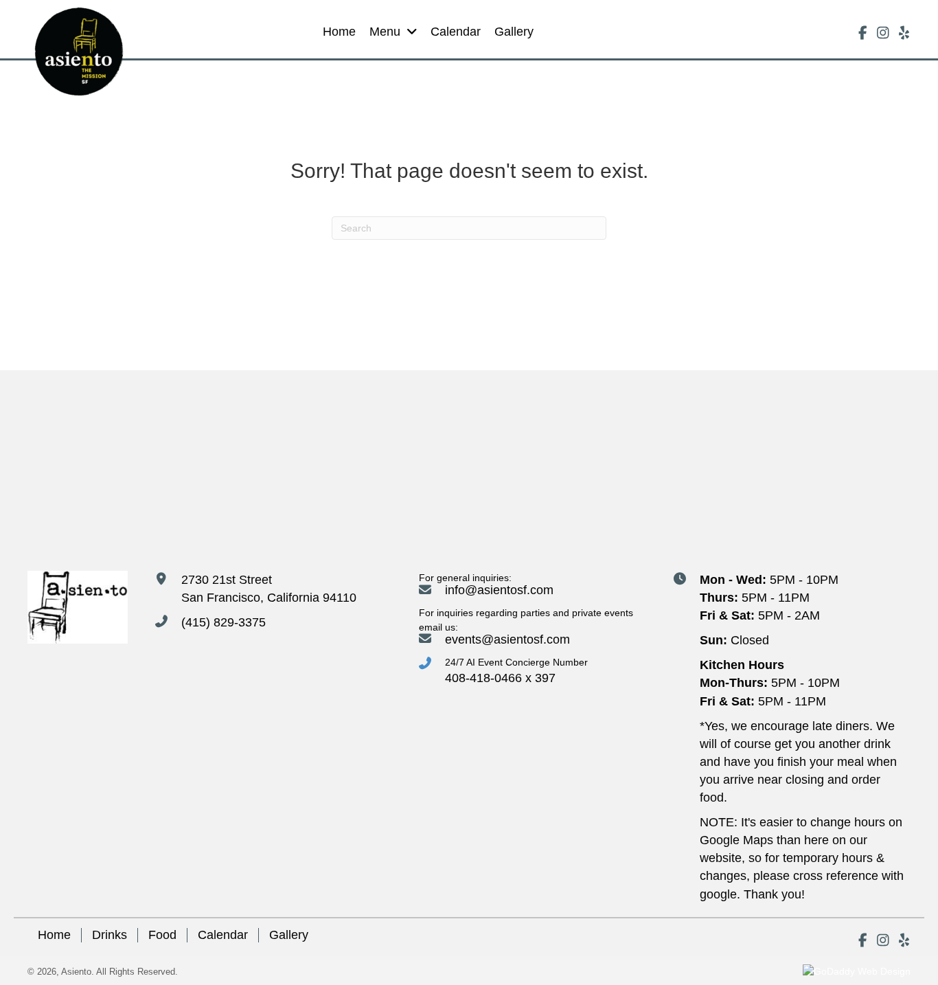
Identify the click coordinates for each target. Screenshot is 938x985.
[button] (862, 33)
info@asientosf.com (499, 590)
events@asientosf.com (507, 639)
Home (54, 935)
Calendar (223, 935)
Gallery (288, 935)
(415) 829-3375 (223, 622)
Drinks (109, 935)
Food (162, 935)
